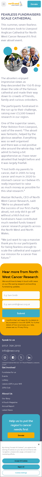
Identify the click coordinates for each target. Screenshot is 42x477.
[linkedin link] (29, 357)
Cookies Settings (21, 472)
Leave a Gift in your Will (12, 383)
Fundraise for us (9, 372)
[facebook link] (13, 357)
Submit (21, 313)
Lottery (5, 379)
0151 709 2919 (11, 345)
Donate (34, 4)
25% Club (6, 387)
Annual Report (8, 406)
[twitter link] (21, 357)
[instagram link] (5, 357)
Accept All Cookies (21, 461)
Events (5, 376)
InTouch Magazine (9, 402)
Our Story (6, 398)
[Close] (38, 444)
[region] (21, 459)
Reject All (21, 466)
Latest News (7, 409)
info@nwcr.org (10, 350)
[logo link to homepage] (15, 4)
